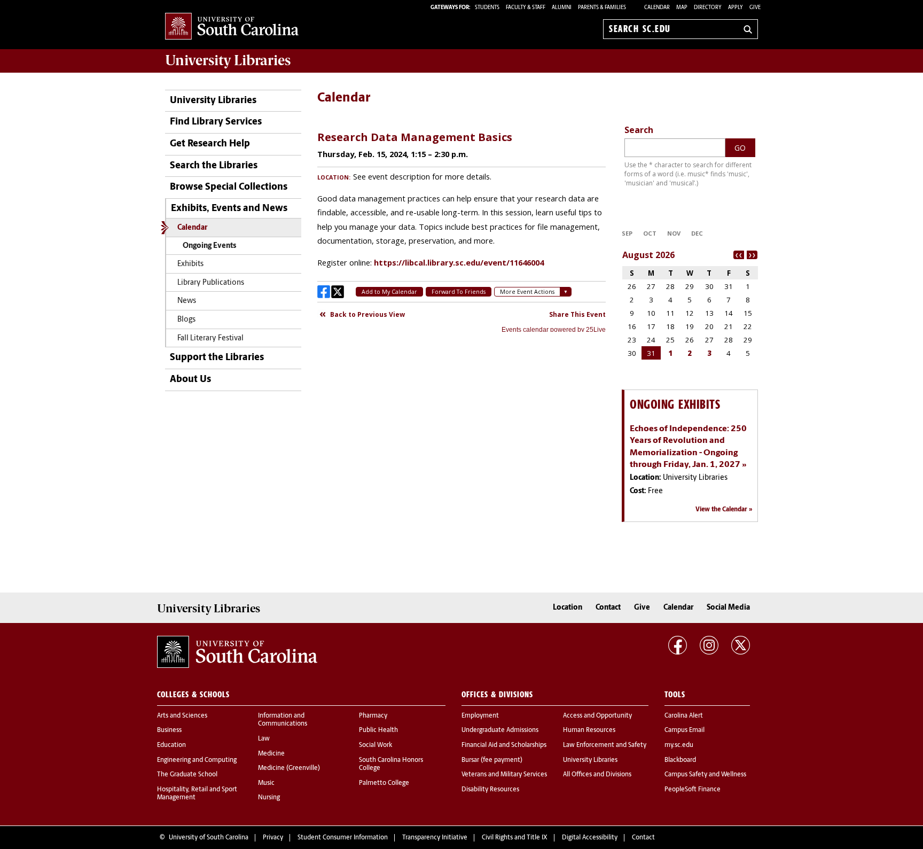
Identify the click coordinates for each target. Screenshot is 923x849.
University (228, 60)
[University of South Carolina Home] (232, 27)
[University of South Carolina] (237, 652)
